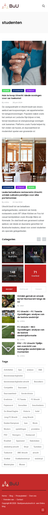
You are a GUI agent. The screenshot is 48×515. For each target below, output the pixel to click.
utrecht (36, 453)
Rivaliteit (7, 441)
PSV (5, 435)
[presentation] (39, 239)
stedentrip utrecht (11, 447)
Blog (11, 496)
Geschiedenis (38, 405)
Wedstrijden (9, 465)
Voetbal (7, 459)
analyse (30, 370)
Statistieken (34, 441)
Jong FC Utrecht (10, 417)
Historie (26, 411)
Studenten (18, 90)
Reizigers (16, 435)
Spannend (20, 441)
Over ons (32, 496)
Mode (35, 423)
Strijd (26, 447)
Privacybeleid (21, 496)
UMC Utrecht (22, 453)
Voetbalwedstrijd (22, 459)
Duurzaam (22, 388)
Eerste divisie (27, 393)
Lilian (22, 306)
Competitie (8, 388)
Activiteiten (8, 370)
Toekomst (8, 453)
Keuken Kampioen (11, 423)
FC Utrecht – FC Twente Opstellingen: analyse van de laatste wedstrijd (30, 314)
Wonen (6, 90)
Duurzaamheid (10, 393)
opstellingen (21, 429)
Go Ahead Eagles (11, 411)
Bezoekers (38, 382)
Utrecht (30, 90)
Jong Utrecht (27, 417)
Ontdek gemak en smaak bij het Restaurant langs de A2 (31, 299)
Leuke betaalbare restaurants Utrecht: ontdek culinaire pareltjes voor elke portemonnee (22, 195)
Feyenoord (8, 405)
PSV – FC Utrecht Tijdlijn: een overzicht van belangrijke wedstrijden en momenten (31, 347)
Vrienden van (8, 500)
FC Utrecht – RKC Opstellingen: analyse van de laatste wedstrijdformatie (30, 331)
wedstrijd (39, 459)
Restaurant (30, 435)
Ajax (20, 370)
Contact (20, 500)
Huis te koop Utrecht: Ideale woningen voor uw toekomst (21, 97)
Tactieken (37, 447)
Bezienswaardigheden (13, 376)
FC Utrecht (35, 399)
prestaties (35, 429)
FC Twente (21, 399)
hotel (37, 411)
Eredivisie (8, 399)
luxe (26, 423)
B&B (40, 370)
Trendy (38, 289)
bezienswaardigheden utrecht (16, 382)
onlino (22, 321)
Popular (24, 289)
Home (4, 496)
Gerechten (22, 405)
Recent (9, 289)
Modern (7, 429)
